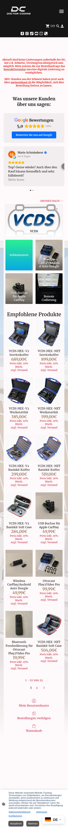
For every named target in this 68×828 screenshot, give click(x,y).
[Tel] (46, 33)
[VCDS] (34, 215)
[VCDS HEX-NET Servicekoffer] (49, 333)
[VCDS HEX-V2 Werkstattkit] (18, 390)
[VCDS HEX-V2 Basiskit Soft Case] (18, 505)
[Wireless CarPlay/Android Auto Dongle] (49, 248)
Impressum (41, 812)
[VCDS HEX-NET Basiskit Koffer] (49, 448)
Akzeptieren (16, 823)
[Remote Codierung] (49, 281)
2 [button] (37, 687)
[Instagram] (27, 33)
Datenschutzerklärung (19, 812)
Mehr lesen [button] (16, 179)
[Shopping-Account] (62, 26)
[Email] (41, 33)
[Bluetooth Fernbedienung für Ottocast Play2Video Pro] (18, 624)
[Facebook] (22, 33)
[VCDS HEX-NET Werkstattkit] (49, 390)
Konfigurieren (15, 816)
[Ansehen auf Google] (11, 154)
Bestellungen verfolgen (34, 718)
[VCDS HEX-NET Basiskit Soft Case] (49, 624)
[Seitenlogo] (18, 11)
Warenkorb (34, 731)
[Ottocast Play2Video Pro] (49, 563)
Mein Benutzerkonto (34, 705)
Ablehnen (33, 823)
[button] (4, 166)
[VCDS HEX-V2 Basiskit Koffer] (18, 448)
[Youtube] (36, 33)
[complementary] (53, 820)
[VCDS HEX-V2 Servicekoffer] (18, 333)
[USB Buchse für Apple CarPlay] (18, 281)
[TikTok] (31, 33)
